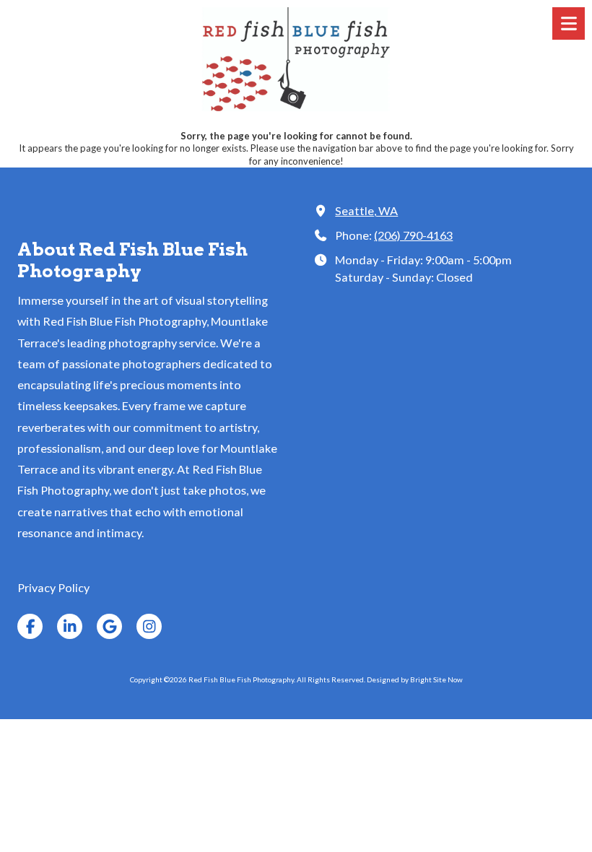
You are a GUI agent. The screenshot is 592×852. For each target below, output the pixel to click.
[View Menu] (568, 23)
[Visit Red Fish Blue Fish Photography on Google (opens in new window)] (109, 626)
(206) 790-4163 (413, 235)
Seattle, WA (366, 210)
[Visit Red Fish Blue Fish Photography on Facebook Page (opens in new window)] (30, 626)
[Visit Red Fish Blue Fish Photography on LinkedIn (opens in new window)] (69, 626)
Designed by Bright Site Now (415, 679)
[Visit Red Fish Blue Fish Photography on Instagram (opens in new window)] (149, 626)
